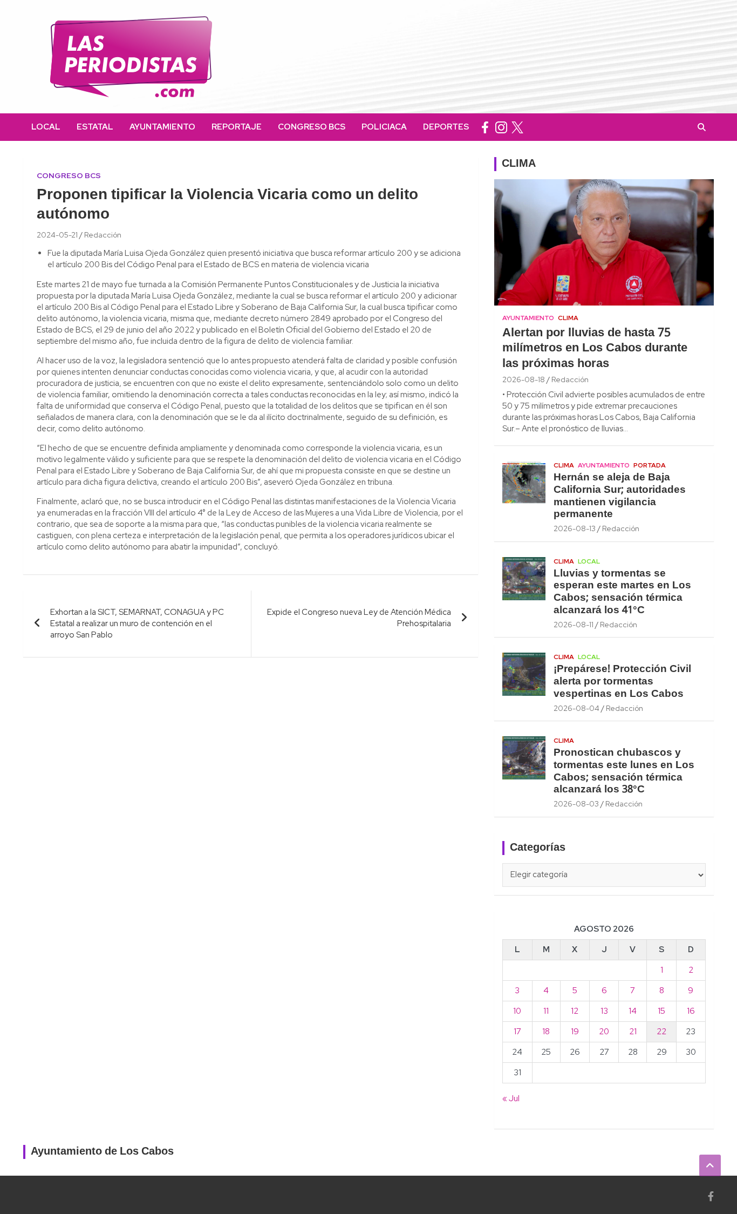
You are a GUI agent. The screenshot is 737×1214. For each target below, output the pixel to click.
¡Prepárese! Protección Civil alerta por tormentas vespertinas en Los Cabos (622, 682)
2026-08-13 (575, 528)
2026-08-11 (573, 624)
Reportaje (236, 126)
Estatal (95, 126)
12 (574, 1011)
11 (546, 1011)
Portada (649, 465)
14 (633, 1011)
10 (517, 1011)
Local (45, 126)
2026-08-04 (576, 708)
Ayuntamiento (162, 126)
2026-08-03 (576, 804)
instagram (501, 127)
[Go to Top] (710, 1165)
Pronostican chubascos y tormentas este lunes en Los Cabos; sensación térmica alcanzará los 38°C (624, 771)
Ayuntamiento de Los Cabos (102, 1152)
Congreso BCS (311, 126)
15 (661, 1011)
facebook (485, 127)
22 (661, 1031)
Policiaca (384, 126)
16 (691, 1011)
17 (517, 1031)
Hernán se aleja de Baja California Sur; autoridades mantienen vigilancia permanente (620, 496)
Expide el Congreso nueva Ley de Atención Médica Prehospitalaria (359, 618)
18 (546, 1031)
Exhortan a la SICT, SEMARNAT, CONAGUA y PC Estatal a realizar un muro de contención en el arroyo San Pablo (137, 623)
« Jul (511, 1098)
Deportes (446, 126)
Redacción (102, 235)
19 (575, 1031)
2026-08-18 (523, 379)
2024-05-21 (57, 235)
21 (633, 1031)
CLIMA (519, 164)
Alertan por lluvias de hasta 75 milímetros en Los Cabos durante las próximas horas (594, 348)
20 (604, 1031)
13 (604, 1011)
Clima (568, 318)
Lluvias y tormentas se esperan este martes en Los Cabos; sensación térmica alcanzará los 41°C (622, 592)
